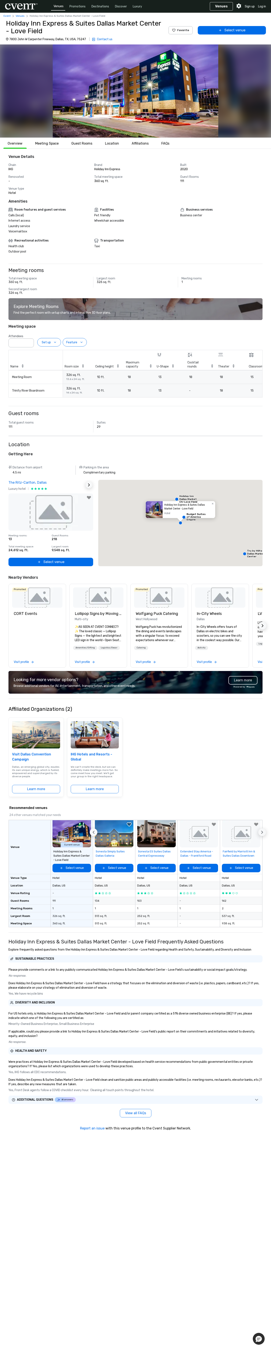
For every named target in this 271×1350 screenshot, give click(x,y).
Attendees (15, 336)
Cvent (7, 15)
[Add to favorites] (88, 497)
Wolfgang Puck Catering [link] (157, 613)
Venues (59, 6)
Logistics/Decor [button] (109, 647)
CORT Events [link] (25, 613)
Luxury (137, 6)
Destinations (100, 6)
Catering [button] (141, 647)
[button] (135, 91)
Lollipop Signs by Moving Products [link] (98, 613)
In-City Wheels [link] (209, 613)
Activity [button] (202, 647)
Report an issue (92, 1128)
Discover (121, 6)
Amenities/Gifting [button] (85, 647)
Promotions (77, 6)
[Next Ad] (89, 485)
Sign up (250, 6)
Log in (262, 6)
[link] (37, 597)
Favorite (183, 30)
